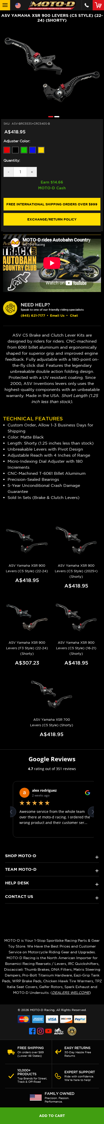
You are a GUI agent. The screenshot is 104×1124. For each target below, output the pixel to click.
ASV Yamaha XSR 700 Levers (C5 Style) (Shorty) (51, 722)
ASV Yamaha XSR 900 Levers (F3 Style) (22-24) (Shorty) (27, 648)
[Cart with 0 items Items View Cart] (99, 5)
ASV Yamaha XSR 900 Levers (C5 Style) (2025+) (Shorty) (76, 571)
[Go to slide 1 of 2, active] (49, 116)
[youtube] (48, 1031)
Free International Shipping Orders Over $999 (51, 204)
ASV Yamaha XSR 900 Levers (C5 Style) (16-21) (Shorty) (76, 648)
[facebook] (32, 1031)
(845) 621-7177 (33, 315)
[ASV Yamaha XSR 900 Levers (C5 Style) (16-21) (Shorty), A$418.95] (76, 617)
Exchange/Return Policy (51, 219)
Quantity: (12, 160)
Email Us (57, 315)
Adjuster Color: (17, 141)
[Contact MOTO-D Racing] (87, 5)
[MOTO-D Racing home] (52, 5)
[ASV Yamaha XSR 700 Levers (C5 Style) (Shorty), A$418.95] (51, 694)
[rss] (58, 1031)
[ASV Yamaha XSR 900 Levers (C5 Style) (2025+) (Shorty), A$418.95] (76, 540)
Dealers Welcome (70, 993)
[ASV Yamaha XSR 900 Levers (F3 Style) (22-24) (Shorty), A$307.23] (27, 617)
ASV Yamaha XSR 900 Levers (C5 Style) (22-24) (27, 568)
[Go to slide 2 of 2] (55, 116)
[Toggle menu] (5, 5)
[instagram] (40, 1031)
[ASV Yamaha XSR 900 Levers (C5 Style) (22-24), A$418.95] (27, 540)
